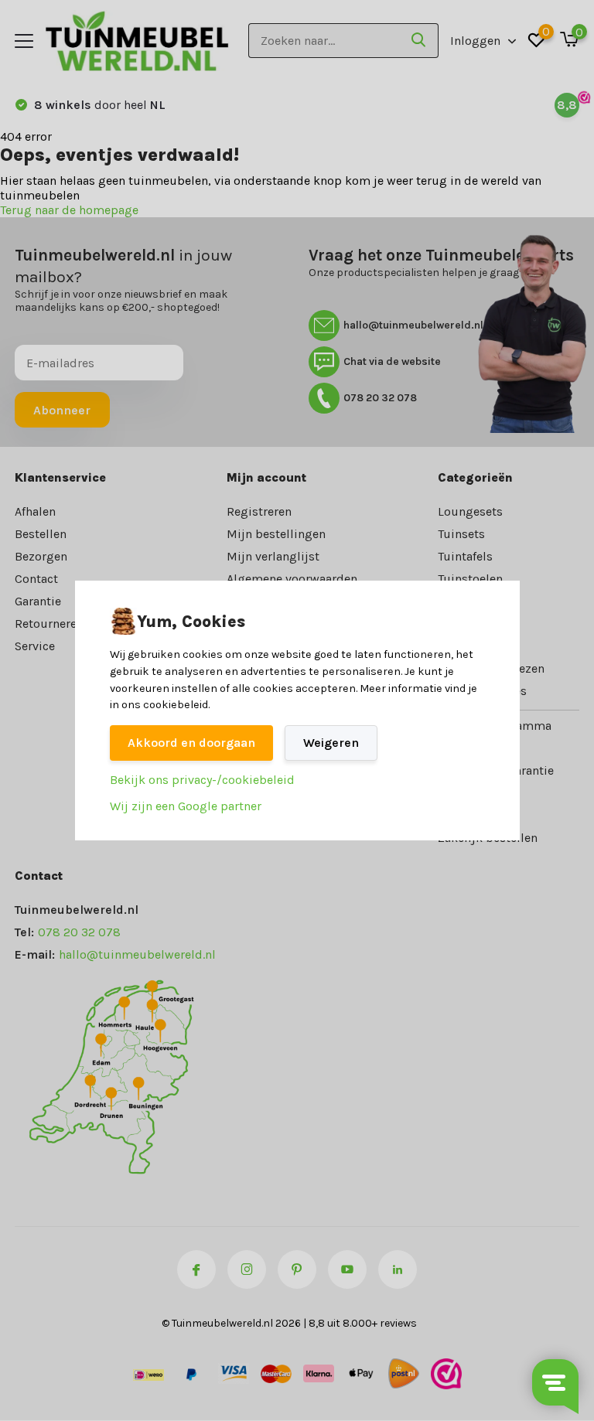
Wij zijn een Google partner (185, 806)
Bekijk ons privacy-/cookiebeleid (202, 779)
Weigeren (331, 742)
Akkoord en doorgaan (191, 742)
